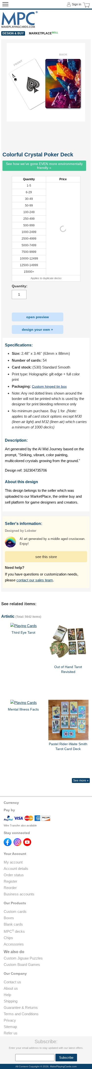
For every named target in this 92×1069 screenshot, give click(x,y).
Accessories (14, 944)
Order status (14, 875)
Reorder (10, 888)
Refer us (10, 1033)
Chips (8, 938)
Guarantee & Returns (21, 1007)
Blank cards (13, 924)
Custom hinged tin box (49, 386)
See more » (81, 780)
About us (11, 988)
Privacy (10, 1020)
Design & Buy (13, 33)
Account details (16, 868)
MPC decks (14, 931)
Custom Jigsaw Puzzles (23, 958)
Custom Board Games (22, 964)
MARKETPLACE (43, 33)
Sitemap (10, 1027)
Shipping (10, 1001)
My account (13, 862)
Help (7, 995)
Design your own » (37, 329)
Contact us (12, 982)
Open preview (37, 317)
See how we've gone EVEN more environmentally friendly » (44, 166)
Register (10, 881)
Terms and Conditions (21, 1014)
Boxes (9, 918)
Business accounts (19, 894)
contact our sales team (34, 580)
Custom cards (15, 911)
